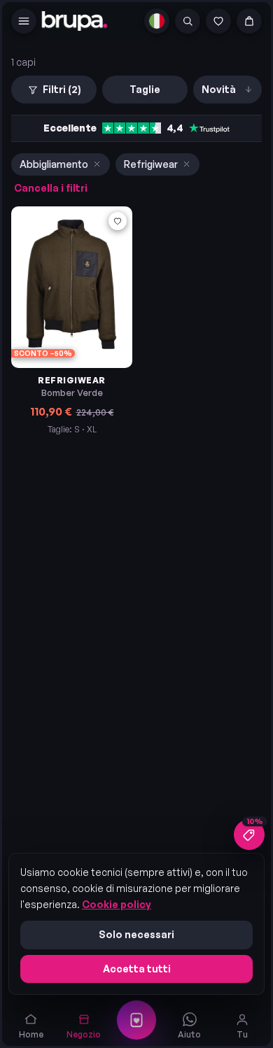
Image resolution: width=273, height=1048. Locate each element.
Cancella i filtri (51, 188)
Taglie (145, 89)
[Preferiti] (218, 21)
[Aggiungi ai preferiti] (117, 221)
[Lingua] (156, 21)
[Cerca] (187, 21)
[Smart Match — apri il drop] (136, 1020)
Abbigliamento (54, 164)
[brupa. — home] (74, 21)
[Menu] (23, 21)
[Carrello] (249, 21)
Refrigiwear (151, 164)
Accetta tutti (137, 969)
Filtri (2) (62, 89)
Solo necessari (136, 934)
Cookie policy (116, 904)
